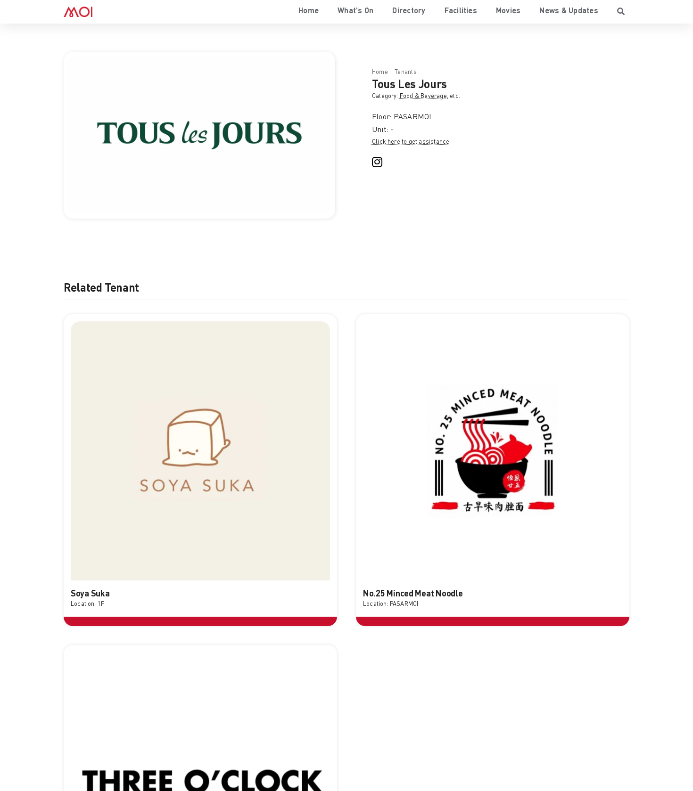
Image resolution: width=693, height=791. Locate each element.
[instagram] (377, 162)
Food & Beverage (423, 96)
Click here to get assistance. (411, 142)
